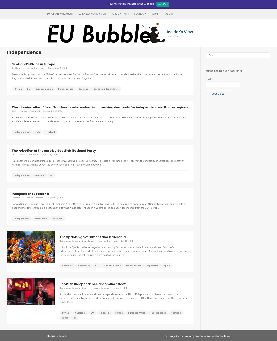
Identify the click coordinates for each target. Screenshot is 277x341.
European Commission (92, 13)
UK (13, 154)
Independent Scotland (30, 194)
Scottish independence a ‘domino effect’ (93, 284)
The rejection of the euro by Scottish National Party (54, 150)
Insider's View (180, 32)
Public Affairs (120, 13)
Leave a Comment (35, 68)
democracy (84, 266)
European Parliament (60, 13)
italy (37, 132)
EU (28, 89)
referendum (41, 219)
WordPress (224, 336)
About (169, 13)
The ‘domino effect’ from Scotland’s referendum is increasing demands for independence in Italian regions (100, 107)
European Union (44, 89)
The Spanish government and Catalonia (92, 237)
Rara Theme (200, 336)
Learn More (163, 4)
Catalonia (67, 266)
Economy (140, 13)
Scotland (16, 68)
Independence (65, 89)
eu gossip (104, 313)
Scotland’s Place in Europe (33, 64)
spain (167, 266)
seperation (153, 266)
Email (209, 79)
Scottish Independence (106, 89)
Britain (18, 89)
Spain (91, 241)
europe (119, 313)
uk (51, 175)
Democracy (65, 241)
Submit (155, 13)
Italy (14, 111)
